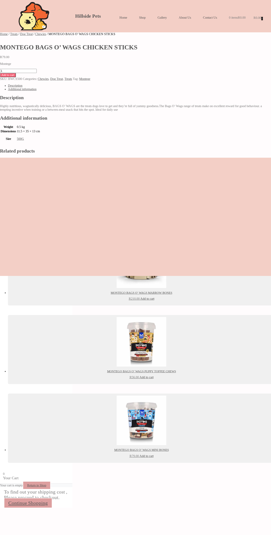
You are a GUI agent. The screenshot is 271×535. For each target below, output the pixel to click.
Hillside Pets (88, 16)
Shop (142, 17)
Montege (84, 79)
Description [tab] (15, 85)
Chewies (40, 34)
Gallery (162, 17)
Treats (14, 34)
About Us (185, 17)
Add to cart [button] (147, 298)
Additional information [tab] (22, 89)
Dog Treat (26, 34)
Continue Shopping (28, 503)
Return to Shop (36, 485)
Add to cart (8, 75)
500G (20, 138)
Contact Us (210, 17)
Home (123, 17)
